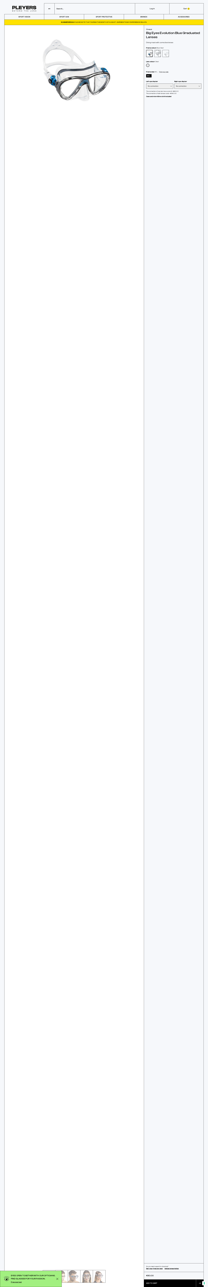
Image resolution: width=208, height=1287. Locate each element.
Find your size (163, 72)
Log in (152, 9)
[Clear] (147, 65)
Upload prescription (172, 1269)
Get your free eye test (154, 1269)
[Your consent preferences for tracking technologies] (204, 1283)
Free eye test (16, 1282)
